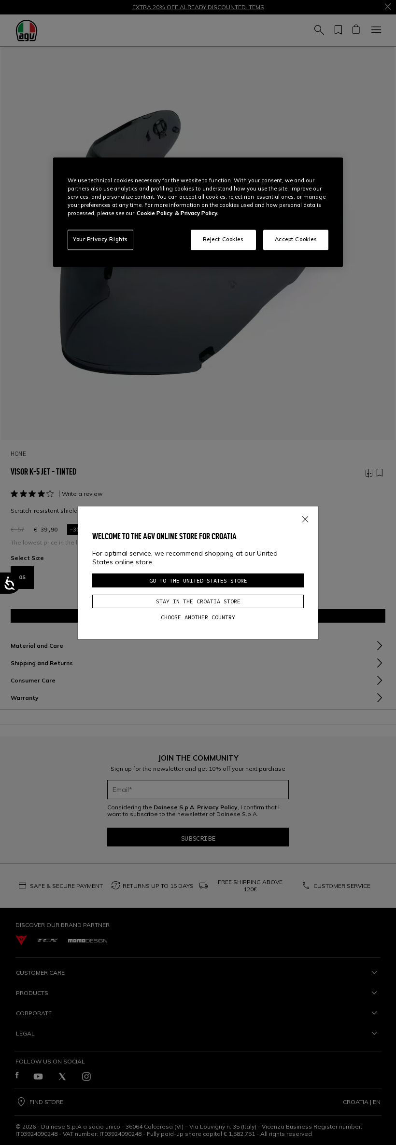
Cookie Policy (154, 213)
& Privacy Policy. (196, 213)
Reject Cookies (223, 239)
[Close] (305, 517)
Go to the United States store (198, 580)
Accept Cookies (296, 239)
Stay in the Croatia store (198, 601)
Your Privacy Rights (100, 239)
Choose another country (198, 617)
